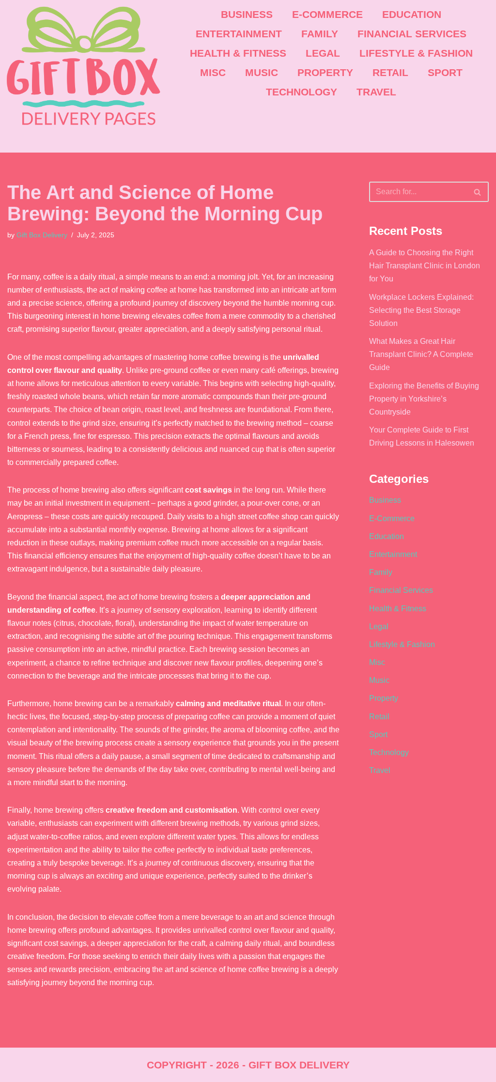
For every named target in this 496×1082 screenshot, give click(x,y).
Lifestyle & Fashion (416, 53)
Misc (213, 72)
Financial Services (411, 33)
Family (319, 33)
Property (325, 72)
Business (247, 14)
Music (261, 72)
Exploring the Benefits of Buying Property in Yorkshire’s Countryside (424, 399)
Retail (390, 72)
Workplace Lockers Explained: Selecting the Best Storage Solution (421, 310)
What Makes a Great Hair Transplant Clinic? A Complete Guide (421, 354)
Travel (376, 91)
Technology (301, 91)
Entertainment (239, 33)
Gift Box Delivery (41, 235)
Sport (445, 72)
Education (411, 14)
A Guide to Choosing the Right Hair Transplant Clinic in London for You (424, 265)
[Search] (478, 192)
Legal (323, 53)
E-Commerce (327, 14)
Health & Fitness (238, 53)
